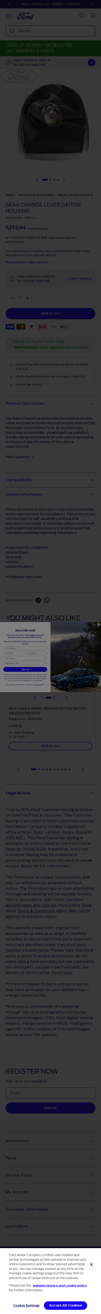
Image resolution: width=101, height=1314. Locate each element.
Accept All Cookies (65, 1305)
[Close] (91, 1264)
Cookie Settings (26, 1305)
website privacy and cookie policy (60, 1285)
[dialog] (50, 1281)
